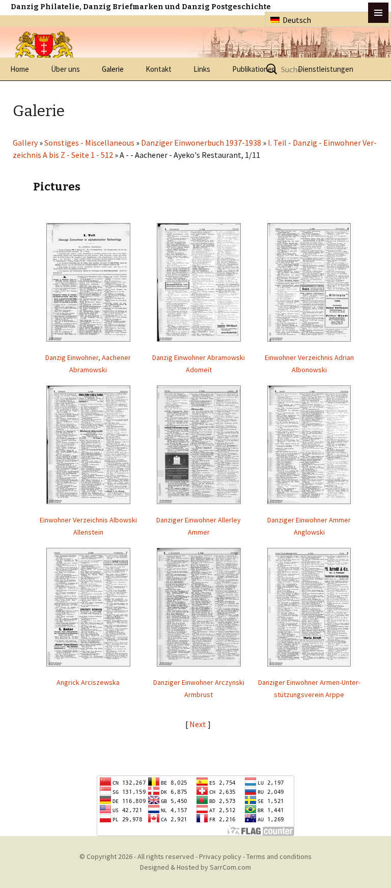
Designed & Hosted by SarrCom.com (195, 867)
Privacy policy (220, 856)
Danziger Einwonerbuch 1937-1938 (201, 142)
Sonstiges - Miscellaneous (89, 142)
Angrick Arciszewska (88, 682)
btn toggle (378, 13)
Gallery (25, 142)
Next (198, 724)
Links (201, 69)
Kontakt (159, 69)
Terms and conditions (279, 856)
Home (19, 69)
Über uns (65, 69)
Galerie (113, 69)
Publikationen (254, 69)
